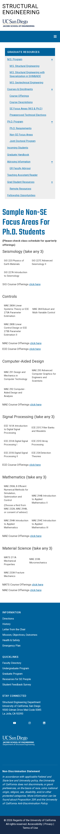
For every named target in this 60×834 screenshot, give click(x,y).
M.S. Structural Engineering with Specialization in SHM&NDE (27, 74)
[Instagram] (29, 723)
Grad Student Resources (20, 182)
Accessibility (35, 824)
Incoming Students (17, 147)
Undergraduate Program (15, 668)
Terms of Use (30, 827)
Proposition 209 (26, 799)
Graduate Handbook (18, 154)
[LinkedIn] (44, 723)
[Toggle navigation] (30, 36)
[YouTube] (14, 723)
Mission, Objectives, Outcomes (19, 634)
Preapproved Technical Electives (28, 114)
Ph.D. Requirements (21, 128)
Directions (8, 618)
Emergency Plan (11, 645)
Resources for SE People (16, 679)
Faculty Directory (11, 662)
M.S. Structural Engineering (24, 66)
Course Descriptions (21, 102)
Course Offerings (19, 95)
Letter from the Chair (13, 629)
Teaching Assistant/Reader (22, 175)
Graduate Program (12, 673)
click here (34, 284)
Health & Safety (11, 640)
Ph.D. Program (15, 121)
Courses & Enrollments (20, 89)
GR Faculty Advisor (20, 168)
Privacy (48, 824)
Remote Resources (20, 188)
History (6, 624)
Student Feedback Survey (16, 684)
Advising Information (18, 161)
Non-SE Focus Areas (21, 134)
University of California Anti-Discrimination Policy (29, 801)
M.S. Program (14, 59)
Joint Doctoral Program (23, 141)
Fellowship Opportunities (21, 195)
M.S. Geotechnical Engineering (26, 82)
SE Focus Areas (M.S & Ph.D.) (26, 108)
